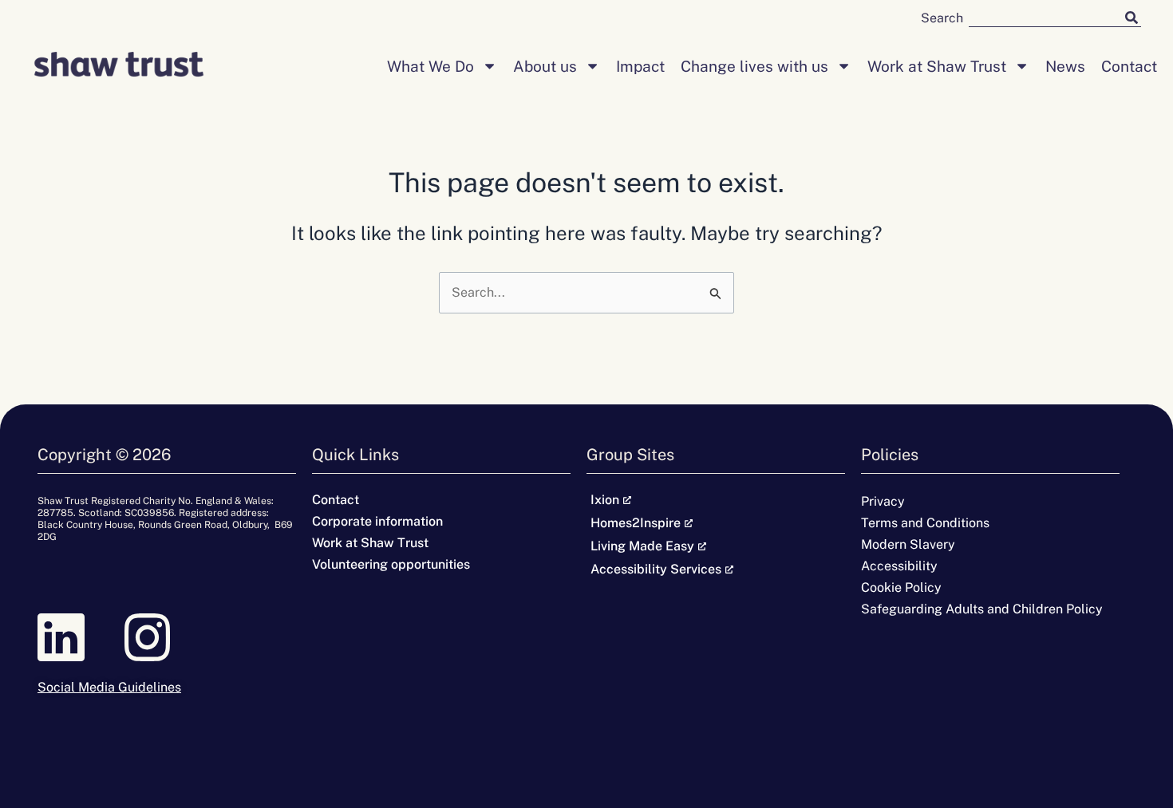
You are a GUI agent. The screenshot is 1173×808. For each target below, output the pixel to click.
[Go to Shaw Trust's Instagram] (167, 636)
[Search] (1131, 17)
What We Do (430, 66)
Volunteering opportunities (391, 564)
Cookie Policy (901, 587)
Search (942, 18)
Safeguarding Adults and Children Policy (982, 609)
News (1065, 66)
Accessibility (899, 565)
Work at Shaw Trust (936, 66)
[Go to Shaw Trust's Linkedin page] (81, 636)
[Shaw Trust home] (119, 66)
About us (545, 66)
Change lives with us (754, 66)
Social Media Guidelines (109, 687)
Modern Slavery (908, 544)
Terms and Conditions (925, 522)
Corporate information (377, 521)
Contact (1129, 66)
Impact (640, 66)
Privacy (883, 501)
